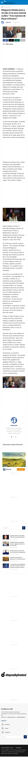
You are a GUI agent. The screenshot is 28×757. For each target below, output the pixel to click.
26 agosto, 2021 (16, 22)
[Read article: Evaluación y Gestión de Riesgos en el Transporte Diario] (6, 559)
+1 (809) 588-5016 (10, 717)
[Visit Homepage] (10, 2)
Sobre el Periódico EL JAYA (7, 747)
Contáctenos (18, 747)
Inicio (2, 7)
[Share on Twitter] (11, 40)
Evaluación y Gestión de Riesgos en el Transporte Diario (17, 558)
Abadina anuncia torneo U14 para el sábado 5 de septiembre (17, 551)
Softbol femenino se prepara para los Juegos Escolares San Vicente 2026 (17, 544)
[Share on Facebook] (5, 40)
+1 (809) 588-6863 (20, 717)
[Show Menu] (2, 2)
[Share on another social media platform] (22, 40)
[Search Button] (23, 527)
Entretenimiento (8, 7)
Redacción (8, 22)
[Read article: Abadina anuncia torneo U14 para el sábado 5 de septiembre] (6, 552)
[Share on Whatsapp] (17, 40)
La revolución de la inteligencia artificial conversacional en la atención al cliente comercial (17, 566)
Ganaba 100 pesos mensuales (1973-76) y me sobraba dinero (17, 536)
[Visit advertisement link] (14, 462)
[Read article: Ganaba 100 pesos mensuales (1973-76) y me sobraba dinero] (6, 537)
